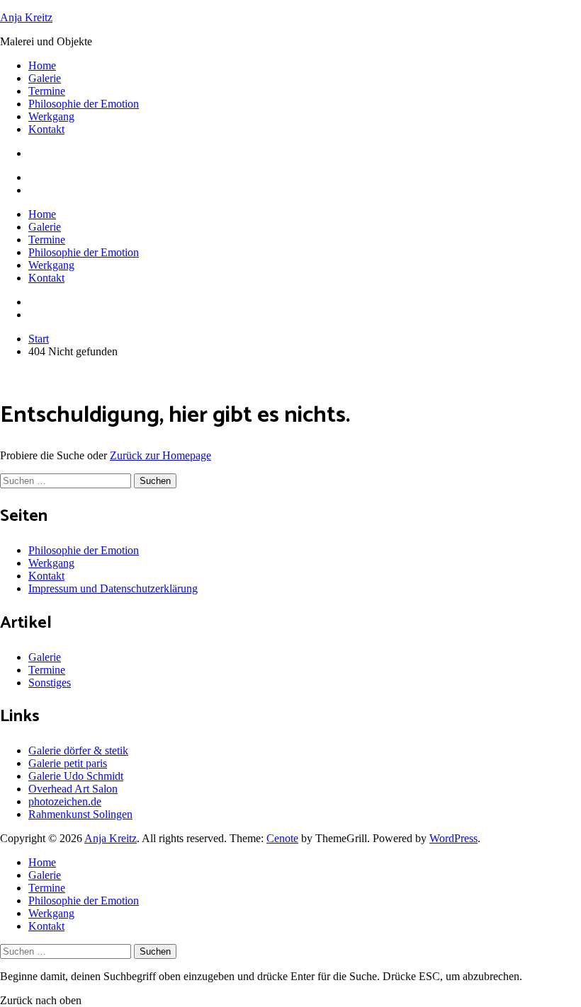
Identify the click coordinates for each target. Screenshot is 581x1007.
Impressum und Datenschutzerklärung (113, 588)
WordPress (453, 838)
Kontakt (46, 129)
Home (42, 65)
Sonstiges (49, 683)
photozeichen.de (64, 801)
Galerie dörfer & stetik (78, 750)
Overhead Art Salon (73, 789)
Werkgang (51, 116)
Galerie (44, 78)
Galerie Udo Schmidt (75, 776)
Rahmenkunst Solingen (80, 814)
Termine (46, 91)
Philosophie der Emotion (83, 104)
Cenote (282, 838)
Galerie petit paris (67, 763)
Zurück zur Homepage (160, 455)
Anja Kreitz (26, 17)
